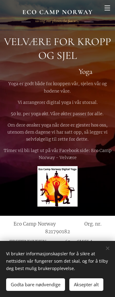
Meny (107, 8)
